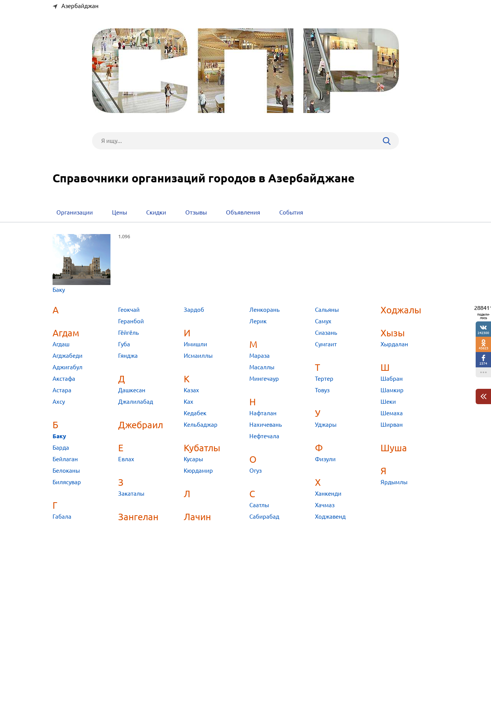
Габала (62, 516)
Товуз (322, 390)
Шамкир (392, 390)
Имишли (195, 344)
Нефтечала (264, 436)
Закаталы (131, 493)
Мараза (259, 355)
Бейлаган (65, 459)
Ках (188, 401)
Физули (325, 459)
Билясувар (67, 482)
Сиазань (326, 332)
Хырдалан (394, 344)
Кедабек (195, 413)
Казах (191, 390)
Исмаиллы (198, 355)
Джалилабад (135, 401)
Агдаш (61, 344)
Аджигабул (67, 367)
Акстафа (64, 378)
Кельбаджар (200, 424)
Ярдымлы (394, 482)
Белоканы (66, 470)
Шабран (392, 378)
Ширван (392, 424)
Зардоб (194, 309)
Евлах (126, 459)
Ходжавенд (330, 516)
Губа (124, 344)
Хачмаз (324, 505)
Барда (61, 447)
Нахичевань (265, 424)
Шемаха (392, 413)
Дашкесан (131, 390)
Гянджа (128, 355)
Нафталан (263, 413)
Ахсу (59, 401)
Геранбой (131, 321)
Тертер (324, 378)
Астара (62, 390)
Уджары (325, 424)
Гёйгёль (128, 332)
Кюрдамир (198, 470)
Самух (323, 321)
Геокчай (129, 309)
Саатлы (259, 505)
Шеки (388, 401)
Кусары (193, 459)
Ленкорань (264, 309)
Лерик (258, 321)
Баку (59, 290)
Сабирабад (264, 516)
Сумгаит (326, 344)
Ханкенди (328, 493)
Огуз (255, 470)
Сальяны (327, 309)
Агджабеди (67, 355)
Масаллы (261, 367)
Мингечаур (264, 378)
